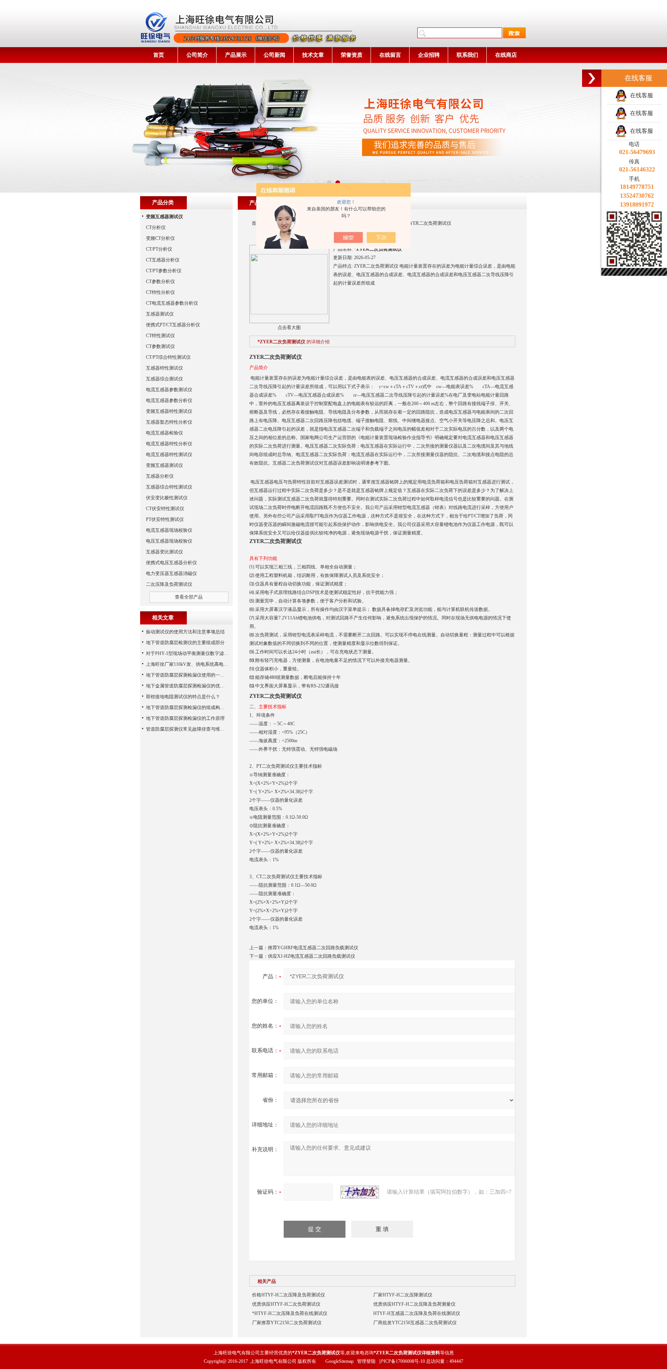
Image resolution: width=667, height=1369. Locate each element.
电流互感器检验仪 (164, 433)
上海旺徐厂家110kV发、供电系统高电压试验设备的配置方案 (208, 664)
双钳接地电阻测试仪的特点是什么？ (183, 696)
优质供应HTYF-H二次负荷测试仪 (286, 1304)
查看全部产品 (189, 597)
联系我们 (467, 55)
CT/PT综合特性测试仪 (168, 357)
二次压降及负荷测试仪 (169, 584)
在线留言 (390, 55)
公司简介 (197, 55)
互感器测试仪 (160, 314)
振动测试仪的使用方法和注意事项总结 (185, 631)
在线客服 (640, 95)
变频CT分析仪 (160, 238)
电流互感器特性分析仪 (169, 443)
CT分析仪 (156, 227)
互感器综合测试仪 (164, 379)
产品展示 (236, 55)
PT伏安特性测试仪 (165, 519)
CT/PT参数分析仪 (163, 270)
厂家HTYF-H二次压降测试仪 (402, 1295)
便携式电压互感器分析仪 (171, 562)
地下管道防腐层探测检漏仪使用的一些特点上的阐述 (199, 675)
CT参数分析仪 (160, 281)
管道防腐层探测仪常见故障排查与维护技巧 (190, 729)
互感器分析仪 (160, 476)
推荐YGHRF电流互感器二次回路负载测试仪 (313, 947)
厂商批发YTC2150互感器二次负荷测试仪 (415, 1322)
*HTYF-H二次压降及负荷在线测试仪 (289, 1313)
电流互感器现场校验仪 (169, 530)
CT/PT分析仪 (159, 249)
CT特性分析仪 (160, 292)
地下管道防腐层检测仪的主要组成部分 (185, 642)
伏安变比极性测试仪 (167, 497)
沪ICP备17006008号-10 (402, 1361)
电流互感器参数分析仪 (169, 400)
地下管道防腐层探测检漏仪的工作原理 (185, 718)
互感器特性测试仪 (164, 368)
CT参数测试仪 (160, 346)
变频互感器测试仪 (164, 465)
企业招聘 (429, 55)
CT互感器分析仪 (162, 260)
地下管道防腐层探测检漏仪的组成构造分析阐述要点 (199, 707)
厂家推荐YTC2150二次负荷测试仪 (287, 1322)
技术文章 (313, 55)
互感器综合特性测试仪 (169, 487)
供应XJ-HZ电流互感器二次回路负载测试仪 (311, 956)
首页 (158, 55)
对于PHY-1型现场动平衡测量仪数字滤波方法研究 (196, 653)
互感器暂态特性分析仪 (169, 422)
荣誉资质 (351, 55)
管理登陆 (366, 1361)
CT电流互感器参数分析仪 (172, 303)
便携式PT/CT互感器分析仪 (173, 324)
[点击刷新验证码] (359, 1192)
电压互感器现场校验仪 (169, 541)
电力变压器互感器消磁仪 (171, 573)
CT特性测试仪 (160, 335)
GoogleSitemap (339, 1361)
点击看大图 (289, 327)
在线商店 (506, 55)
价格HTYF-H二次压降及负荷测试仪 (288, 1295)
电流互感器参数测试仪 (169, 389)
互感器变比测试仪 (164, 552)
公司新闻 (274, 55)
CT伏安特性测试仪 (165, 508)
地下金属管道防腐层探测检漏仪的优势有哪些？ (194, 686)
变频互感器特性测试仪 (169, 411)
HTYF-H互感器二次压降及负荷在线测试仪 (416, 1313)
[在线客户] (591, 78)
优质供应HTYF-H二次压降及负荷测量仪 (414, 1304)
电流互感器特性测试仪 (169, 454)
